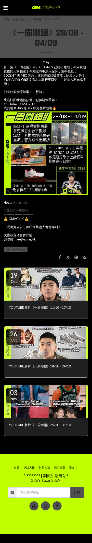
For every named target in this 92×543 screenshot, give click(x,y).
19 (13, 277)
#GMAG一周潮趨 (16, 211)
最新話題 (18, 19)
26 (13, 336)
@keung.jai (20, 202)
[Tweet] (68, 257)
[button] (5, 7)
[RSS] (84, 257)
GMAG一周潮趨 (15, 249)
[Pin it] (76, 257)
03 (13, 395)
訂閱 (77, 492)
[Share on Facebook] (60, 257)
